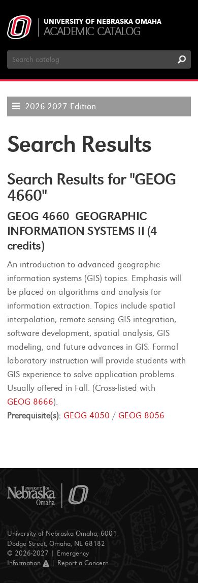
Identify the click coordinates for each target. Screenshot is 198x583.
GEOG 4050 (86, 415)
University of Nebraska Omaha (102, 22)
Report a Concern (83, 563)
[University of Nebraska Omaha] (48, 495)
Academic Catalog (92, 31)
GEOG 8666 (30, 401)
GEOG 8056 (141, 415)
